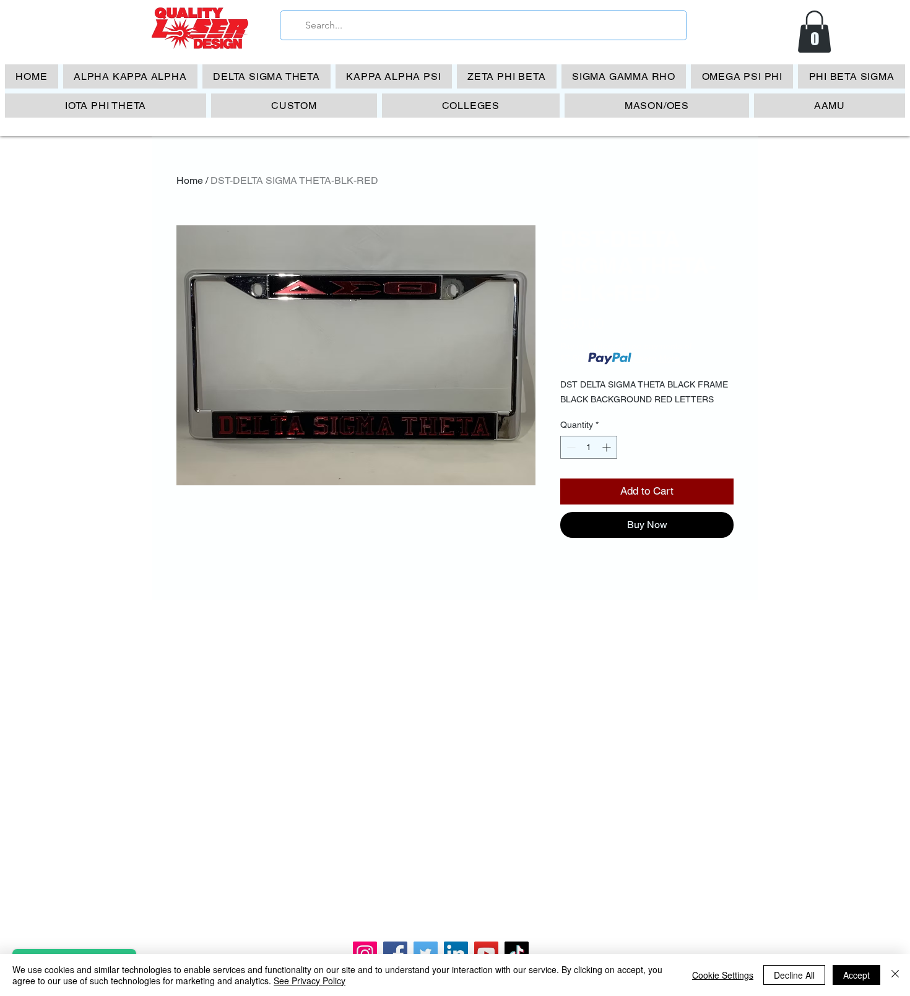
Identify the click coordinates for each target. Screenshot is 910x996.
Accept (856, 975)
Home (189, 180)
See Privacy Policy (309, 980)
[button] (814, 32)
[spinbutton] (589, 447)
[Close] (895, 975)
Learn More (657, 358)
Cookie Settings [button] (722, 975)
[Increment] (607, 447)
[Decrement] (570, 447)
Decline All (794, 975)
